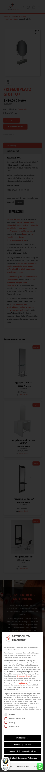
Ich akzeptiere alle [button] (22, 738)
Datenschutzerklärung (23, 676)
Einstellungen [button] (23, 683)
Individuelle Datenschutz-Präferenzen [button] (22, 758)
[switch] (5, 768)
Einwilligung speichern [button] (22, 744)
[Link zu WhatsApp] (40, 766)
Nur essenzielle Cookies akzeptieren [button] (22, 751)
